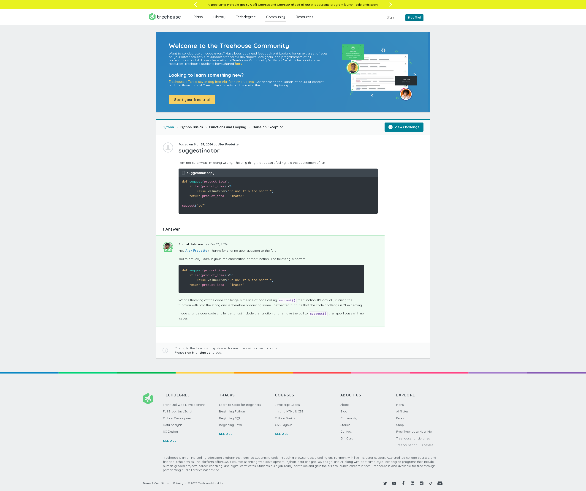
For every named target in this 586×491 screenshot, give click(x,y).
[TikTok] (431, 483)
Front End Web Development (184, 404)
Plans (198, 17)
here (238, 64)
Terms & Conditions (155, 483)
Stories (345, 425)
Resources (304, 17)
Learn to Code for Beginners (240, 404)
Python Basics (191, 127)
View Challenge (407, 127)
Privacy (178, 483)
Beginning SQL (230, 418)
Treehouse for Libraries (413, 438)
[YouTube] (394, 483)
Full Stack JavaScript (177, 411)
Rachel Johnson (191, 244)
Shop (400, 425)
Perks (400, 418)
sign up (205, 352)
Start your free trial (192, 99)
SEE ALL (169, 440)
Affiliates (402, 411)
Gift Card (346, 438)
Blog (343, 411)
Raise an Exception (268, 127)
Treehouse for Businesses (414, 445)
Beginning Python (232, 411)
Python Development (178, 418)
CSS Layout (283, 425)
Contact (346, 431)
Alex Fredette (196, 250)
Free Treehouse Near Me (414, 431)
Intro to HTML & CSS (289, 411)
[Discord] (440, 483)
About (344, 404)
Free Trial (414, 17)
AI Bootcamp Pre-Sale (223, 4)
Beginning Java (230, 425)
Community (275, 17)
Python (168, 127)
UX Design (170, 431)
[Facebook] (403, 483)
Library (219, 17)
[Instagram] (421, 483)
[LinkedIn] (412, 483)
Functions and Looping (227, 127)
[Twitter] (385, 483)
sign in (190, 352)
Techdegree (246, 17)
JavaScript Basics (287, 404)
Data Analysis (172, 425)
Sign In (392, 17)
